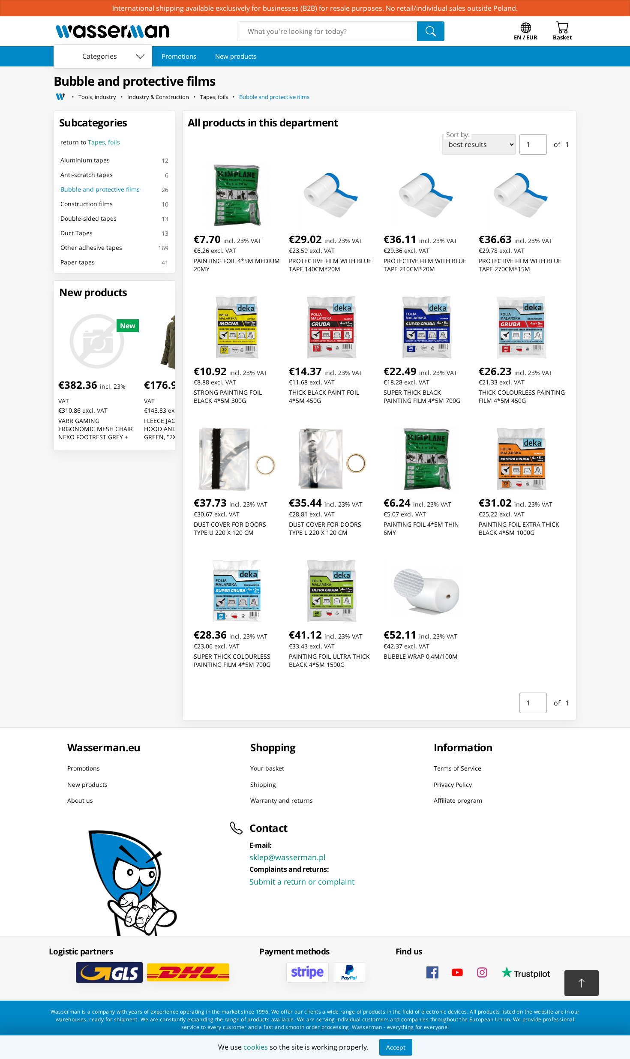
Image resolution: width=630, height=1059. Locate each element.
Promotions (179, 56)
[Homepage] (60, 97)
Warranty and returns (281, 800)
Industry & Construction (158, 97)
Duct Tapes (76, 233)
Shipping (263, 784)
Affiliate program (458, 800)
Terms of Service (457, 768)
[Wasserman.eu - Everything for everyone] (112, 31)
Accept (395, 1047)
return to (90, 142)
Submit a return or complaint (301, 881)
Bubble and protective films (274, 97)
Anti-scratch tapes (86, 175)
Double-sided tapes (88, 218)
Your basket (267, 768)
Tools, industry (97, 97)
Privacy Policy (453, 784)
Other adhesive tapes (91, 247)
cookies (255, 1047)
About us (80, 800)
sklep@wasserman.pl (287, 856)
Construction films (86, 204)
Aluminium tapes (85, 160)
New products (235, 56)
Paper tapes (77, 262)
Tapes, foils (214, 97)
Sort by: (457, 134)
